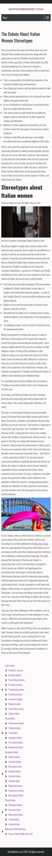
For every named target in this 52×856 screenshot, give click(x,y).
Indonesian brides (16, 747)
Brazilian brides (15, 675)
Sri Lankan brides (16, 742)
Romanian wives (15, 766)
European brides (11, 752)
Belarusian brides (16, 814)
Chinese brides (15, 728)
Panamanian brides (16, 689)
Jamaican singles (16, 699)
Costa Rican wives (16, 709)
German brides (15, 776)
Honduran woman (16, 670)
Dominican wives (15, 694)
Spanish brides (15, 771)
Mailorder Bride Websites (15, 829)
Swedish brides (15, 761)
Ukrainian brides (15, 805)
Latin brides (10, 665)
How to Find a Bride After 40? (21, 834)
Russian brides (15, 810)
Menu (5, 17)
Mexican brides (15, 704)
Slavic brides (10, 800)
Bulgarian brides (15, 786)
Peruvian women (15, 685)
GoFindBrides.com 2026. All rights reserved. (26, 852)
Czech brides (14, 819)
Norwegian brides (16, 795)
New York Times (41, 543)
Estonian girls (14, 781)
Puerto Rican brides (17, 680)
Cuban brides (14, 713)
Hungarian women (16, 790)
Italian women (14, 757)
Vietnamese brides (16, 723)
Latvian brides (14, 824)
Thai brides (13, 733)
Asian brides (10, 718)
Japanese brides (15, 737)
